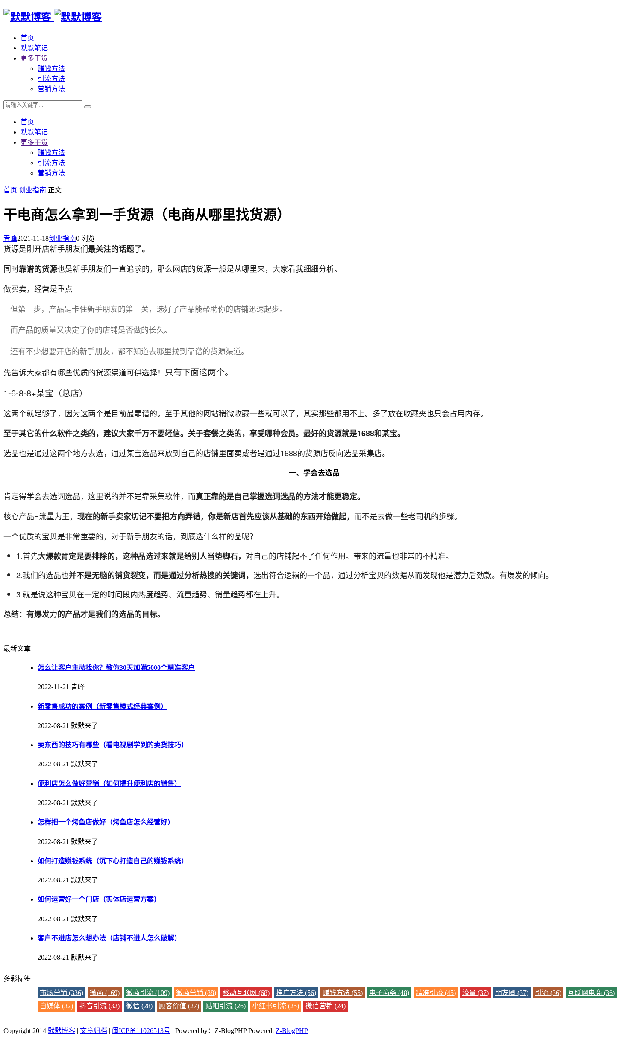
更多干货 (34, 58)
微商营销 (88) (196, 992)
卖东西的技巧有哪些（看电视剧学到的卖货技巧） (113, 744)
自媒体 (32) (56, 1006)
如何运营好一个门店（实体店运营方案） (99, 899)
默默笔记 (34, 48)
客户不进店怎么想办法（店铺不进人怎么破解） (109, 938)
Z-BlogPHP (292, 1030)
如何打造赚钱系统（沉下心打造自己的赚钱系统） (113, 860)
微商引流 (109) (148, 992)
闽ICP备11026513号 (141, 1030)
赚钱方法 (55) (343, 992)
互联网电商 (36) (591, 992)
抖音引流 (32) (99, 1006)
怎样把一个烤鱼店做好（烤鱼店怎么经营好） (106, 822)
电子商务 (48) (389, 992)
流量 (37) (475, 992)
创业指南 (32, 190)
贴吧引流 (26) (225, 1006)
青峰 (10, 238)
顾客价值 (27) (179, 1006)
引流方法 (51, 78)
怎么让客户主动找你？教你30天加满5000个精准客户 (116, 667)
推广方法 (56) (296, 992)
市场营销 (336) (61, 992)
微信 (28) (139, 1006)
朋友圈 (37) (511, 992)
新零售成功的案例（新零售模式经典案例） (102, 706)
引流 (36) (548, 992)
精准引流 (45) (436, 992)
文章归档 (93, 1030)
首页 (27, 37)
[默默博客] (52, 17)
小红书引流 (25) (275, 1006)
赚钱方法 (51, 68)
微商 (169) (105, 992)
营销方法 (51, 89)
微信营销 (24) (325, 1006)
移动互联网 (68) (246, 992)
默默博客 (61, 1030)
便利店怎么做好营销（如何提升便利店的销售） (109, 783)
